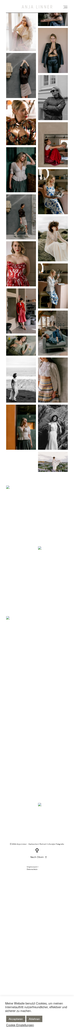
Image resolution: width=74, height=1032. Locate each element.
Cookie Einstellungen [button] (20, 1025)
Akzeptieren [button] (16, 1019)
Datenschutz (32, 869)
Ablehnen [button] (34, 1019)
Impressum (32, 867)
